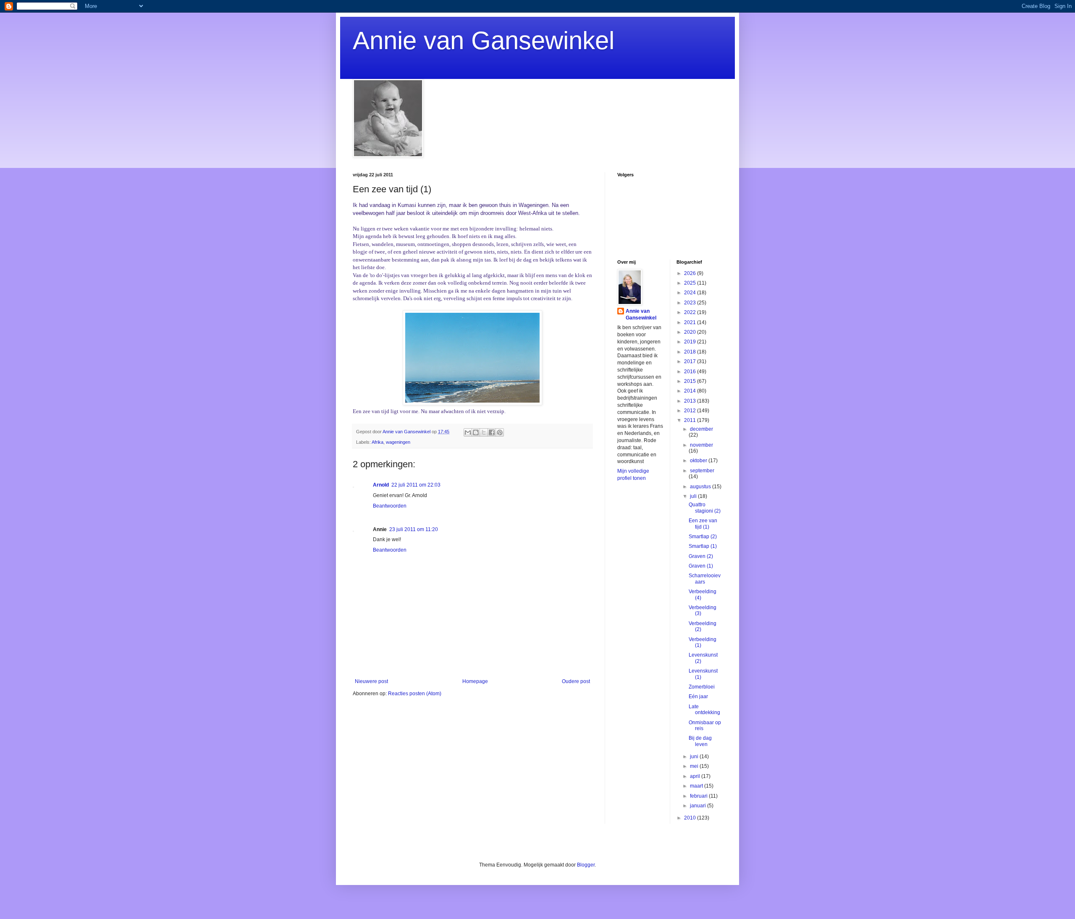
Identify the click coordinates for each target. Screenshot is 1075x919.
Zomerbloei (702, 687)
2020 (690, 332)
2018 (690, 352)
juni (695, 756)
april (695, 776)
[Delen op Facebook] (492, 432)
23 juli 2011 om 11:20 (413, 529)
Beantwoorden (389, 506)
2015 (690, 381)
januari (698, 806)
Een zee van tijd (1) (703, 523)
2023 (690, 303)
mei (695, 766)
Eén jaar (698, 696)
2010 (690, 818)
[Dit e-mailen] (468, 432)
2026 (690, 273)
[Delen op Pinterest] (500, 432)
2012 (690, 411)
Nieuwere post (371, 681)
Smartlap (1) (703, 546)
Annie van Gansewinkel (483, 40)
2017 (690, 361)
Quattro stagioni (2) (705, 507)
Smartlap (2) (703, 536)
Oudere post (576, 681)
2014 (690, 391)
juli (694, 496)
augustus (701, 487)
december (701, 429)
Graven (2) (701, 556)
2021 (690, 322)
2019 (690, 342)
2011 (690, 420)
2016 (690, 371)
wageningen (398, 442)
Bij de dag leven (700, 741)
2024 (690, 293)
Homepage (475, 681)
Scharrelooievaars (705, 578)
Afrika (377, 442)
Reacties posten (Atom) (414, 693)
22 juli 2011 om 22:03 (415, 485)
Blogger (586, 865)
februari (699, 796)
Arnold (381, 485)
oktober (699, 460)
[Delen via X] (484, 432)
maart (697, 786)
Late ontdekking (704, 709)
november (701, 445)
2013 (690, 401)
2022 (690, 312)
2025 (690, 283)
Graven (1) (701, 566)
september (702, 471)
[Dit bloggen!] (476, 432)
